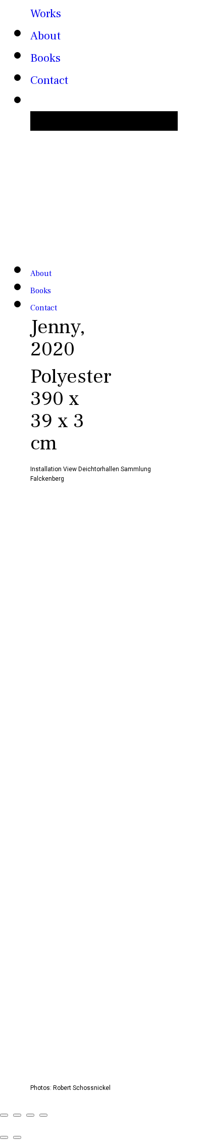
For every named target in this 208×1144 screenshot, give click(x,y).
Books (45, 58)
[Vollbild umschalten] (30, 1115)
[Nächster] (17, 1137)
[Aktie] (17, 1115)
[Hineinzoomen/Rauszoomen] (43, 1115)
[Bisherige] (4, 1137)
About (45, 35)
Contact (49, 80)
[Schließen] (4, 1115)
